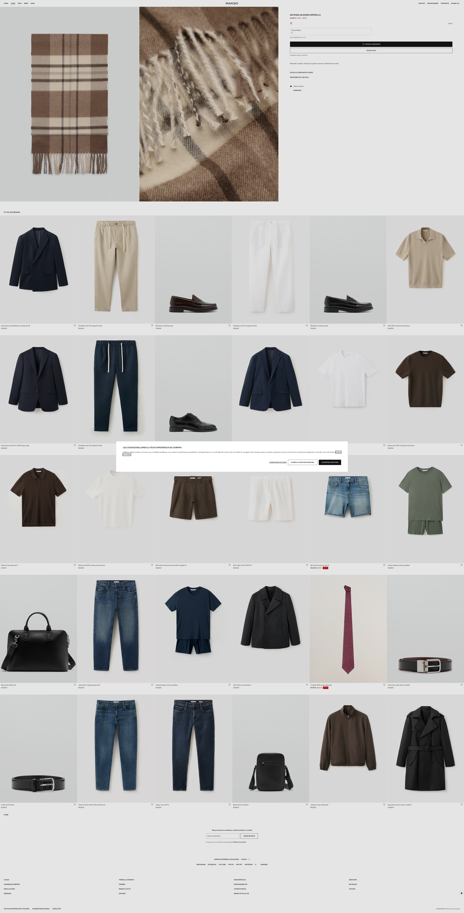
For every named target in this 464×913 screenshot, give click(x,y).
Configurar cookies (277, 462)
